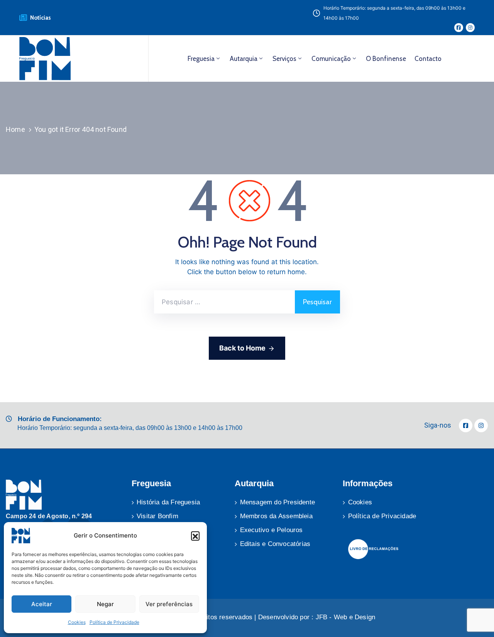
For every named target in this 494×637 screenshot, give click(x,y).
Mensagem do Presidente (277, 502)
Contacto (428, 58)
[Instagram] (470, 27)
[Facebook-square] (458, 27)
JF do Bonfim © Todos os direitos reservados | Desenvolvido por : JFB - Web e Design (247, 617)
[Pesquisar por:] (224, 301)
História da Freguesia (168, 502)
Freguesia (201, 58)
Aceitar (41, 604)
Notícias (40, 17)
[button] (195, 535)
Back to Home (242, 348)
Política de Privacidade (114, 622)
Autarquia (243, 58)
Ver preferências (169, 604)
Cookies (77, 622)
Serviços (284, 58)
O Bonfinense (386, 58)
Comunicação (331, 58)
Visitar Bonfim (157, 516)
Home (15, 129)
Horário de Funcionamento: (60, 419)
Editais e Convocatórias (275, 544)
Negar (105, 604)
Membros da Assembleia (276, 516)
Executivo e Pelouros (271, 530)
